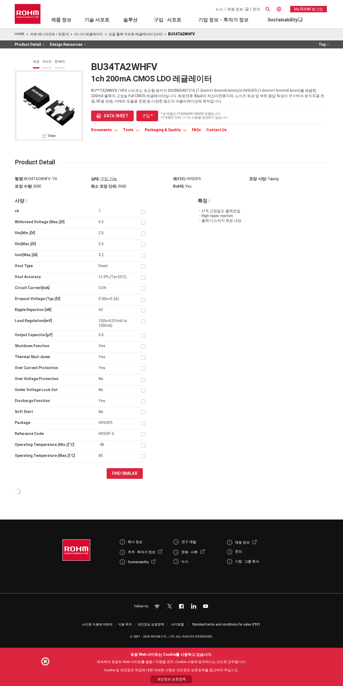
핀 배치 (60, 61)
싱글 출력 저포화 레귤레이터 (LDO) (136, 34)
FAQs (196, 130)
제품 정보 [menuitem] (61, 19)
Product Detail (28, 44)
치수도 (47, 61)
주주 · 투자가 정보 (141, 552)
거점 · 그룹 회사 (247, 561)
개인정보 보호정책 (150, 624)
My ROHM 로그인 (308, 9)
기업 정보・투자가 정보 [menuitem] (223, 19)
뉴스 (219, 9)
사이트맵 (177, 624)
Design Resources (66, 44)
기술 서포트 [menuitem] (97, 19)
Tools (128, 130)
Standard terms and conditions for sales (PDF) (226, 624)
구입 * (147, 115)
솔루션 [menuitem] (130, 19)
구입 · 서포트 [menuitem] (167, 19)
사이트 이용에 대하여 (97, 624)
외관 (36, 61)
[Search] (267, 8)
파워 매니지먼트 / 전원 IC (49, 34)
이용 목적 (125, 624)
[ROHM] (27, 15)
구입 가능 (108, 178)
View (52, 136)
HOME (19, 34)
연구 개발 (188, 542)
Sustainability (282, 19)
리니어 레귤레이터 (88, 34)
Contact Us (216, 130)
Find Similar (124, 473)
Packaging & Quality (163, 130)
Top (322, 44)
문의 (256, 9)
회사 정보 (135, 542)
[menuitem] (282, 20)
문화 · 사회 (189, 552)
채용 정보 (235, 9)
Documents (102, 130)
